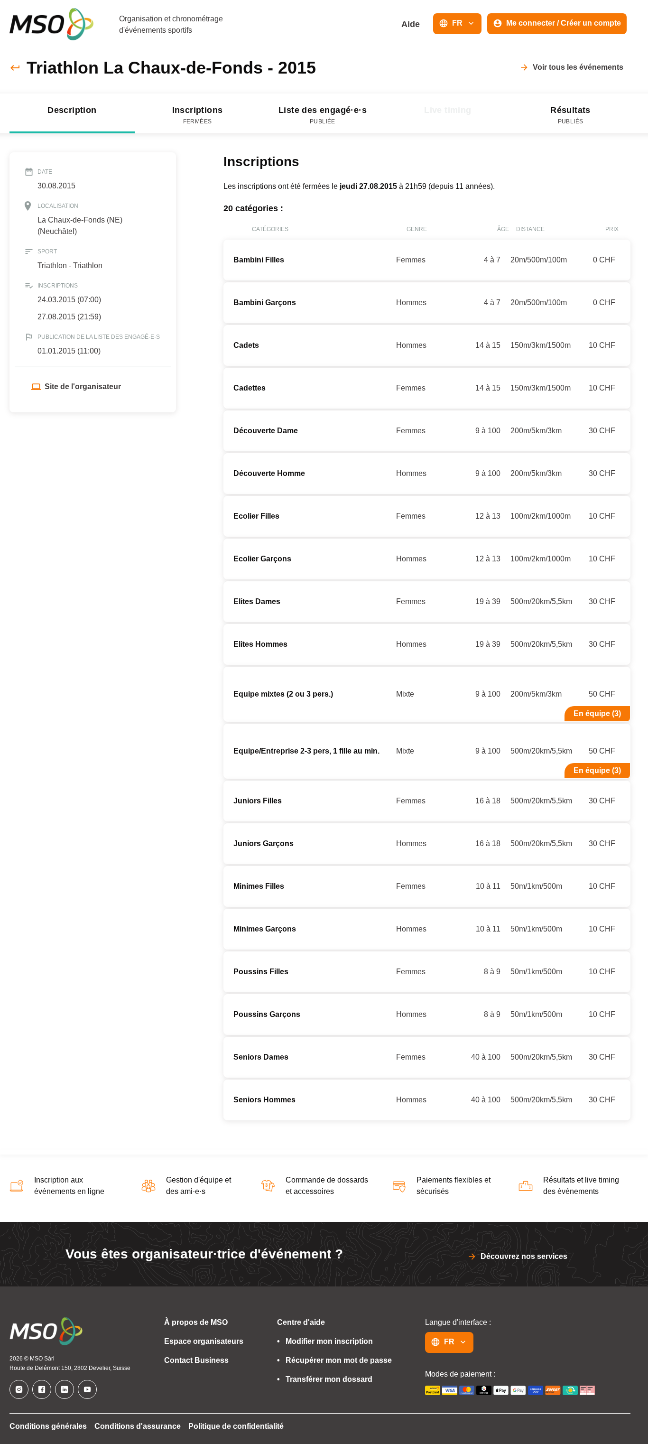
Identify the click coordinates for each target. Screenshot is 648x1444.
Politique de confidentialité (236, 1426)
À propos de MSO (196, 1322)
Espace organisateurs (203, 1341)
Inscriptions (197, 115)
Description (71, 110)
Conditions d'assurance (137, 1426)
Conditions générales (48, 1426)
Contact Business (196, 1360)
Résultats (570, 115)
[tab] (72, 113)
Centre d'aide (301, 1322)
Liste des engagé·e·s (322, 115)
